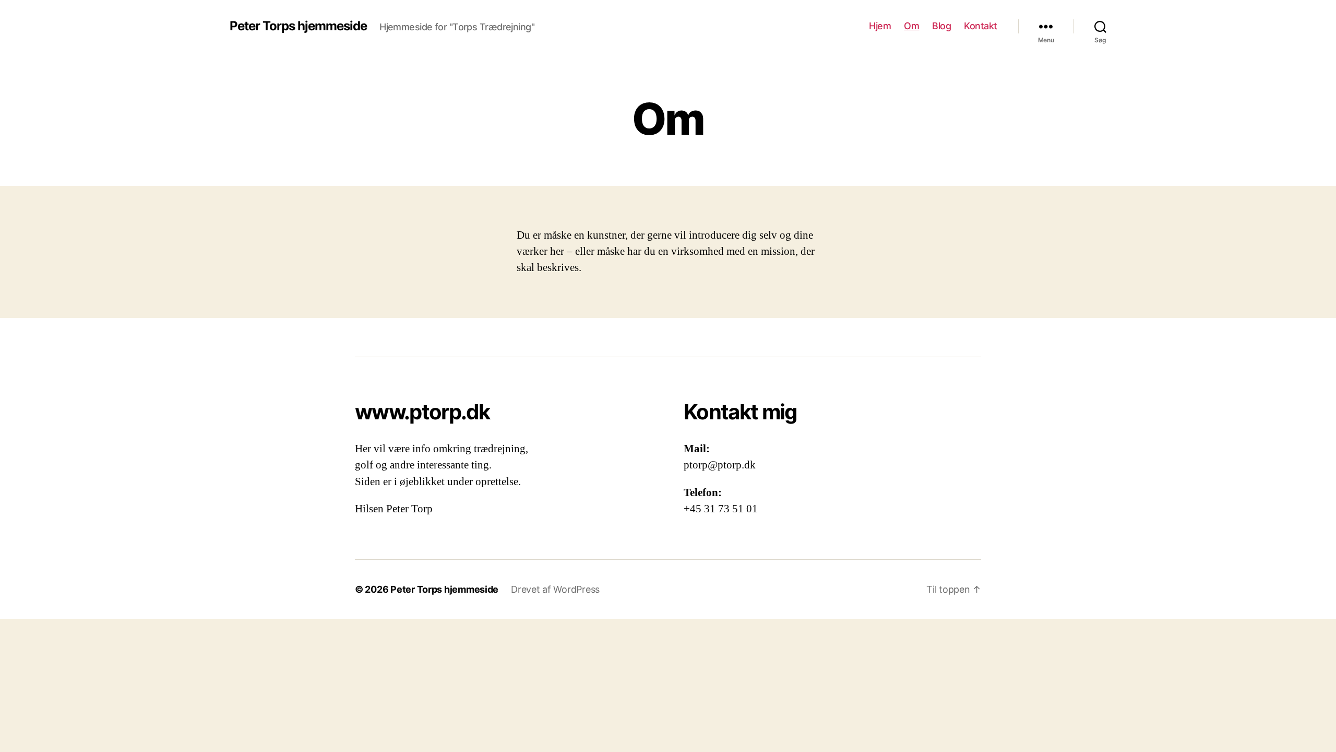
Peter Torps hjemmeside (298, 26)
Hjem (880, 25)
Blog (941, 25)
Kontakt (980, 25)
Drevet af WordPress (555, 589)
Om (911, 25)
